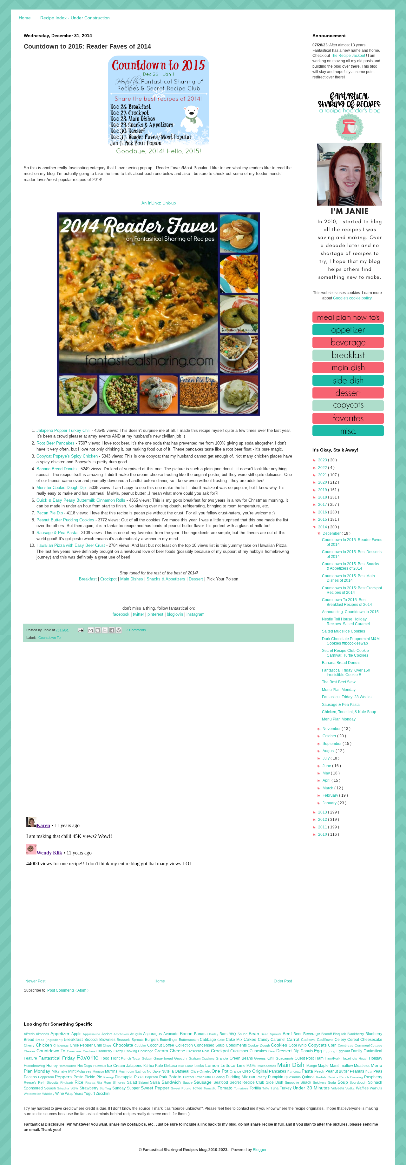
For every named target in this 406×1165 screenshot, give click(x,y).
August (329, 751)
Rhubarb (67, 1082)
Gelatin (148, 1058)
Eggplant (344, 1051)
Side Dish (275, 1082)
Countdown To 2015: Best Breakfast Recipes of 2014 (347, 602)
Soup (343, 1082)
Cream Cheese (170, 1050)
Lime (242, 1065)
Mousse (99, 1071)
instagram (196, 614)
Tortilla (256, 1088)
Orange (236, 1071)
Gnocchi (181, 1058)
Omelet (206, 1071)
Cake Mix (235, 1039)
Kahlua (149, 1066)
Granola (222, 1058)
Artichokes (122, 1034)
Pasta (308, 1071)
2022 (323, 467)
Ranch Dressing (351, 1077)
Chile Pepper (82, 1045)
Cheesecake (371, 1039)
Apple (77, 1034)
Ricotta (91, 1082)
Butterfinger (169, 1039)
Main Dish (291, 1064)
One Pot (221, 1071)
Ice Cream (116, 1065)
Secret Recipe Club (248, 1082)
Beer (298, 1034)
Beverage (312, 1034)
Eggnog (330, 1051)
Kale (159, 1065)
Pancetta (294, 1071)
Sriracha (63, 1088)
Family (357, 1051)
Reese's (31, 1082)
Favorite (88, 1057)
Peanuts (357, 1071)
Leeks (199, 1066)
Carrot (294, 1039)
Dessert (196, 579)
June (327, 766)
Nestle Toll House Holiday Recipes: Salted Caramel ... (348, 621)
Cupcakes (259, 1051)
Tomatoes (242, 1088)
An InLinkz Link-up (158, 203)
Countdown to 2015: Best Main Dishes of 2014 (348, 578)
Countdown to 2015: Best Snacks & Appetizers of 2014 (350, 566)
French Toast (131, 1058)
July (327, 758)
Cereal (353, 1039)
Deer (272, 1051)
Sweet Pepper (156, 1087)
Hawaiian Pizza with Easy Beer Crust (71, 545)
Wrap (69, 1093)
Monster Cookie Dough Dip (61, 487)
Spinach (375, 1082)
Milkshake (60, 1071)
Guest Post (305, 1058)
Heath (364, 1058)
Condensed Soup (210, 1045)
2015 (323, 519)
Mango (312, 1066)
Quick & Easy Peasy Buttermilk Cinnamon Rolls (80, 500)
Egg (319, 1050)
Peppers (64, 1076)
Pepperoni (46, 1077)
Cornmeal (363, 1045)
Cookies (280, 1045)
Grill (271, 1058)
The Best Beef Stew (339, 682)
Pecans (31, 1077)
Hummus (100, 1066)
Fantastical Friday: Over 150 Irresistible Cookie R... (346, 672)
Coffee (169, 1045)
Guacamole (285, 1058)
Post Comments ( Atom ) (67, 990)
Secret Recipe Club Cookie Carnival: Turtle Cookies (345, 652)
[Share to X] (105, 630)
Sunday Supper (126, 1088)
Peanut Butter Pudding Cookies (65, 520)
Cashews (309, 1039)
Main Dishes (131, 579)
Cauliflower (326, 1039)
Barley (214, 1034)
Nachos (141, 1071)
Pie (99, 1077)
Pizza (139, 1077)
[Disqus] (158, 729)
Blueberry (373, 1034)
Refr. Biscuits (49, 1082)
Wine (60, 1093)
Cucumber (240, 1051)
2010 (323, 834)
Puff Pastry (258, 1077)
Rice (80, 1082)
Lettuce (228, 1065)
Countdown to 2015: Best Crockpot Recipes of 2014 (352, 590)
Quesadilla (293, 1077)
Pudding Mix (237, 1077)
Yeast (79, 1093)
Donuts (307, 1051)
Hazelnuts (350, 1058)
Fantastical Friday (57, 1058)
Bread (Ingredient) (50, 1039)
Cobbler (140, 1045)
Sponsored (34, 1088)
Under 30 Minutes (312, 1087)
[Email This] (91, 630)
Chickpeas (61, 1045)
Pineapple (124, 1077)
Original (260, 1071)
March (328, 788)
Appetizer (60, 1033)
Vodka (350, 1088)
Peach (319, 1071)
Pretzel (189, 1077)
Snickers (320, 1082)
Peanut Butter (337, 1071)
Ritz (100, 1082)
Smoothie (293, 1082)
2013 (323, 812)
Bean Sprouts (272, 1034)
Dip (297, 1051)
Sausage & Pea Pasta (56, 532)
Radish (321, 1077)
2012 (323, 819)
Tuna (275, 1088)
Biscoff (327, 1034)
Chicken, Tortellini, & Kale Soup (349, 712)
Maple (324, 1065)
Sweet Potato (182, 1088)
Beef (288, 1033)
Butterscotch (189, 1039)
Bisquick (340, 1034)
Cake (221, 1039)
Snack (306, 1082)
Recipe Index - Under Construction (75, 17)
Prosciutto (203, 1077)
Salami (144, 1082)
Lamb (190, 1066)
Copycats (318, 1045)
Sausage (203, 1082)
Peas (377, 1071)
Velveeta (338, 1088)
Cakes (251, 1039)
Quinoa (309, 1077)
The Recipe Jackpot (348, 55)
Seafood (221, 1082)
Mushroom (127, 1071)
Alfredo (30, 1034)
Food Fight (111, 1058)
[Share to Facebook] (111, 630)
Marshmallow (342, 1065)
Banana (201, 1034)
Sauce (188, 1082)
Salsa (155, 1082)
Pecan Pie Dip (50, 513)
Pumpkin (276, 1077)
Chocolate (124, 1045)
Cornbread (346, 1045)
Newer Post (35, 981)
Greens (260, 1058)
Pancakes (278, 1071)
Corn (333, 1045)
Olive (195, 1071)
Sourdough (359, 1082)
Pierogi (109, 1077)
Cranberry (105, 1051)
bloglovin (175, 614)
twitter (138, 614)
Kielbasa (171, 1066)
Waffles (363, 1088)
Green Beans (242, 1058)
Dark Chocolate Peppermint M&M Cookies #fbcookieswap (351, 641)
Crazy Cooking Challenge (134, 1051)
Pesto (79, 1077)
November (332, 728)
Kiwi (181, 1066)
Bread (30, 1039)
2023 (323, 460)
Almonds (43, 1034)
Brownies (108, 1039)
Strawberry (90, 1088)
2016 (323, 512)
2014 (323, 527)
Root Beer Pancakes (55, 443)
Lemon (213, 1065)
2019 (323, 490)
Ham (320, 1058)
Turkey (286, 1088)
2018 (323, 497)
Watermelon (33, 1093)
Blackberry (356, 1034)
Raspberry (373, 1077)
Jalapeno (135, 1065)
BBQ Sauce (238, 1034)
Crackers (90, 1051)
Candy (264, 1039)
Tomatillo (211, 1088)
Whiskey (48, 1093)
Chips (108, 1045)
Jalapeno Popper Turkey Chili (63, 430)
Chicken (45, 1045)
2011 (323, 827)
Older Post (283, 981)
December (332, 533)
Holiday (375, 1058)
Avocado (171, 1034)
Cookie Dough (259, 1045)
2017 (323, 504)
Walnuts (376, 1088)
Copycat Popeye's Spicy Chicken (67, 456)
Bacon (187, 1033)
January (330, 803)
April (327, 780)
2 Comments (136, 630)
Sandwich (172, 1082)
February (331, 795)
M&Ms (252, 1066)
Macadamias (267, 1066)
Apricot (108, 1034)
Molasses (84, 1071)
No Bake (154, 1071)
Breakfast (88, 579)
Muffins (111, 1071)
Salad (133, 1082)
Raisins (333, 1077)
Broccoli (92, 1039)
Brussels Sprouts (131, 1039)
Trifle (266, 1088)
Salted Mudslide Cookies (343, 631)
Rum (108, 1082)
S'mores (120, 1082)
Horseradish (68, 1066)
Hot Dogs (85, 1066)
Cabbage (208, 1039)
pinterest (155, 614)
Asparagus (153, 1034)
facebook (121, 614)
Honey (52, 1065)
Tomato (226, 1087)
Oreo (247, 1071)
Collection (184, 1045)
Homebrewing (35, 1066)
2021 (323, 475)
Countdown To (49, 637)
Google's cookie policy (352, 298)
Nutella (168, 1071)
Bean (255, 1033)
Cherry (30, 1045)
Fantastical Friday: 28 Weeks (346, 697)
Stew (74, 1088)
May (327, 773)
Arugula (136, 1034)
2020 (323, 482)
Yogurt (90, 1093)
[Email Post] (80, 630)
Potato (175, 1076)
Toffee (198, 1088)
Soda (332, 1082)
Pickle (90, 1077)
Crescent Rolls (199, 1051)
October (330, 736)
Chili (98, 1045)
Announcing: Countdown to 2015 (350, 612)
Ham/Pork (333, 1058)
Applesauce (92, 1034)
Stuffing (106, 1088)
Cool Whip (298, 1045)
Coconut (155, 1045)
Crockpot (108, 579)
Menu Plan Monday (339, 689)
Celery (341, 1039)
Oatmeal (182, 1071)
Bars (224, 1034)
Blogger (259, 1150)
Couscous (75, 1051)
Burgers (152, 1039)
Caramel (279, 1039)
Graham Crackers (202, 1058)
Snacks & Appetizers (166, 579)
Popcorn (152, 1077)
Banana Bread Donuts (56, 468)
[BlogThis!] (98, 630)
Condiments (237, 1045)
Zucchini (103, 1093)
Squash (50, 1088)
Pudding (219, 1077)
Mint (72, 1071)
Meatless (362, 1065)
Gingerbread (164, 1058)
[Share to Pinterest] (118, 630)
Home (25, 17)
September (333, 743)
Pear (369, 1071)
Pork (163, 1077)
